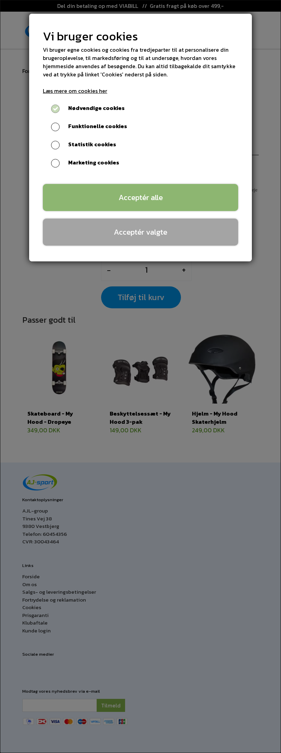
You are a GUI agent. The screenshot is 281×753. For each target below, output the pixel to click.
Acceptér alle (141, 197)
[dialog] (140, 376)
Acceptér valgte (140, 232)
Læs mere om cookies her (75, 91)
